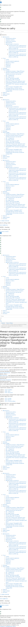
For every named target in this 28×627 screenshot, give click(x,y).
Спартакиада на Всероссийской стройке (15, 82)
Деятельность (6, 37)
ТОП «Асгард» (8, 398)
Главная (3, 323)
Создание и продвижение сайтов (8, 626)
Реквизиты (8, 66)
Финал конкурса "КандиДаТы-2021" (14, 86)
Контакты (5, 95)
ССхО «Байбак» (8, 389)
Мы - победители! (10, 75)
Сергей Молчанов (4, 369)
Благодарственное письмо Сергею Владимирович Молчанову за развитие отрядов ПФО (15, 89)
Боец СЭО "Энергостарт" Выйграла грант (15, 81)
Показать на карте (4, 231)
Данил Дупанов (3, 375)
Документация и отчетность (12, 44)
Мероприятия (9, 42)
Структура (8, 65)
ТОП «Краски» (8, 399)
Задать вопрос (6, 94)
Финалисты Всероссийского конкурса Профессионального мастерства (14, 73)
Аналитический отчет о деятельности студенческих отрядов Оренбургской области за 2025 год (17, 47)
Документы (8, 64)
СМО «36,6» (8, 391)
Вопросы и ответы (10, 62)
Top (1, 321)
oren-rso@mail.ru (4, 225)
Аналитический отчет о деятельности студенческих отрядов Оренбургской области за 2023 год (17, 55)
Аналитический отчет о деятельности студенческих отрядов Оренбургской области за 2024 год (17, 51)
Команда (5, 68)
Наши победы (6, 69)
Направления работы (11, 38)
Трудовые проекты (10, 39)
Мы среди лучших (10, 76)
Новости (5, 92)
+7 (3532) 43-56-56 (4, 220)
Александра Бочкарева (5, 379)
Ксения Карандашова (5, 372)
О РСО (7, 59)
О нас (4, 58)
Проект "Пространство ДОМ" (12, 78)
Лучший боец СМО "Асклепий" (13, 79)
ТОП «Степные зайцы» (10, 401)
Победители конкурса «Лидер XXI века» (15, 71)
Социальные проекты (11, 41)
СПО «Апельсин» (9, 392)
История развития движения (12, 61)
